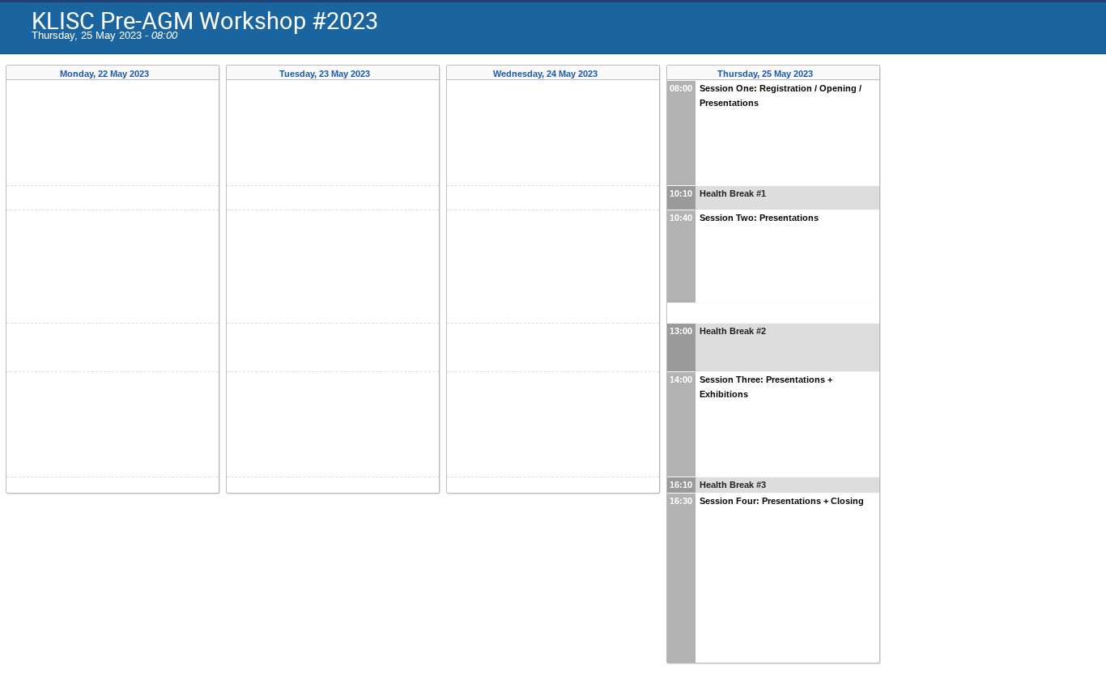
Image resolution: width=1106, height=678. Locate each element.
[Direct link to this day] (160, 74)
